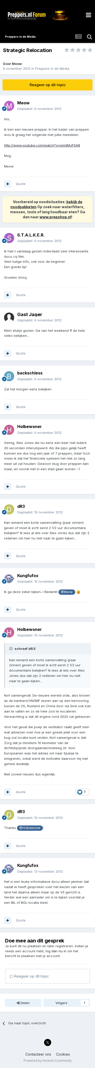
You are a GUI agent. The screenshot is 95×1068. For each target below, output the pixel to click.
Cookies (63, 1054)
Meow (17, 64)
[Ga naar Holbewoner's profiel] (9, 430)
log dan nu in (56, 951)
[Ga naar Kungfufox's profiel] (9, 579)
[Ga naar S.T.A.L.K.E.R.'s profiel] (9, 238)
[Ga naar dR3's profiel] (9, 509)
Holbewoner (29, 426)
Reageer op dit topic (48, 85)
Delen (25, 1003)
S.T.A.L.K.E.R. (31, 235)
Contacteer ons (38, 1054)
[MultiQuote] (7, 183)
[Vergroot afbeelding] (78, 592)
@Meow (67, 592)
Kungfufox (28, 575)
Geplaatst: (39, 109)
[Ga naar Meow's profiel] (9, 106)
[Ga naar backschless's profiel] (9, 376)
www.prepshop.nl (55, 217)
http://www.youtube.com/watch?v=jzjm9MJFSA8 (42, 145)
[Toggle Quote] (11, 649)
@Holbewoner (29, 828)
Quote (21, 184)
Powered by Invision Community (48, 1060)
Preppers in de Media (52, 68)
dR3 (21, 506)
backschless (30, 372)
